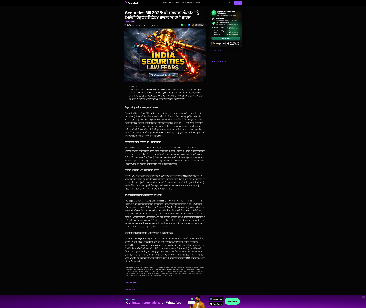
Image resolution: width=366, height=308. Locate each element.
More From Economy (219, 61)
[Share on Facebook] (189, 25)
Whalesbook (133, 3)
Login (228, 3)
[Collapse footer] (363, 297)
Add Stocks (226, 38)
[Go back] (125, 8)
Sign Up (238, 3)
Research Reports (130, 289)
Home (165, 3)
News (177, 3)
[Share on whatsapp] (182, 25)
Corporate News (186, 3)
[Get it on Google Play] (218, 43)
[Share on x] (185, 25)
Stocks (171, 3)
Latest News (216, 50)
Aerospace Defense (131, 282)
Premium (197, 3)
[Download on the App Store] (233, 43)
